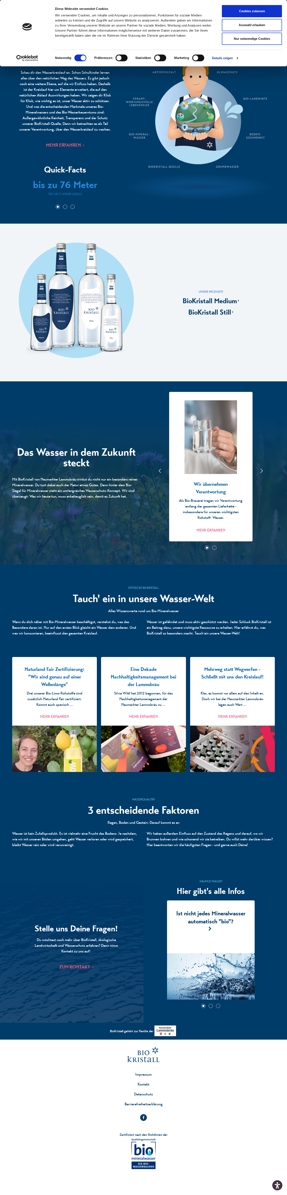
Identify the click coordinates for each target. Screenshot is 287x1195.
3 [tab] (72, 207)
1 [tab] (58, 207)
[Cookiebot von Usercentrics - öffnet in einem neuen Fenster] (27, 58)
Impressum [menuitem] (143, 1074)
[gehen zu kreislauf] (199, 123)
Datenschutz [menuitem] (143, 1094)
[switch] (122, 58)
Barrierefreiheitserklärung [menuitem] (144, 1104)
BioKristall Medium (210, 300)
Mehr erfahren (63, 145)
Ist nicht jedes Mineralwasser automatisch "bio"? (211, 950)
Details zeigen (222, 58)
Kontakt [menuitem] (143, 1084)
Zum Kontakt (74, 967)
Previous (160, 471)
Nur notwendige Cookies (252, 38)
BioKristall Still (209, 312)
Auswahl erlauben (252, 25)
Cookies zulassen (252, 11)
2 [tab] (65, 207)
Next (261, 471)
